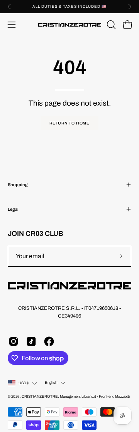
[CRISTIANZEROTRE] (69, 24)
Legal (13, 209)
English (51, 383)
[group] (69, 6)
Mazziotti (122, 396)
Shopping (18, 184)
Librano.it (88, 396)
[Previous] (9, 6)
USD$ (24, 383)
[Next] (129, 6)
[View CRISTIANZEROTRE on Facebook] (49, 341)
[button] (110, 24)
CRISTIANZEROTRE (40, 396)
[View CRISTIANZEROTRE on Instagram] (13, 341)
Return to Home (69, 123)
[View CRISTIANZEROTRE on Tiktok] (31, 341)
